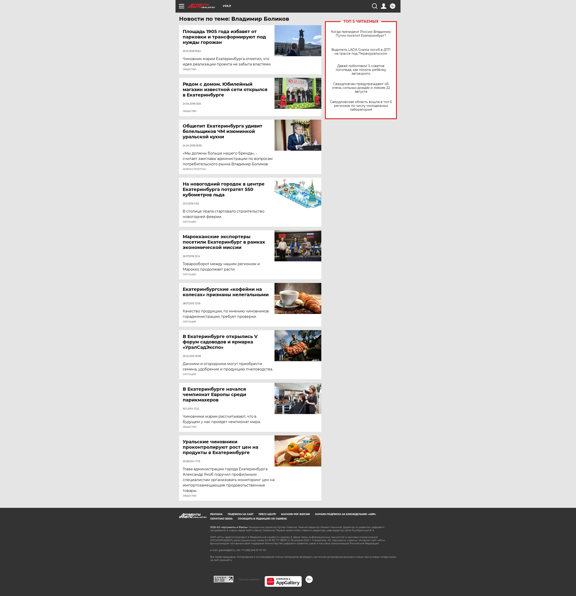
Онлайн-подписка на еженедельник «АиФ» (345, 514)
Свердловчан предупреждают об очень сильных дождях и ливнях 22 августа (361, 88)
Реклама (216, 514)
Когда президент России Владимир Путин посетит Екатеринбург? (361, 34)
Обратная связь (221, 518)
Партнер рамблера (249, 579)
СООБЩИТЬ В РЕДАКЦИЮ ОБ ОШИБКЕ (262, 518)
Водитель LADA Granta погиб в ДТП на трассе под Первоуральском (361, 52)
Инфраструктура (194, 169)
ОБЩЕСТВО (189, 69)
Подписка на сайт (240, 514)
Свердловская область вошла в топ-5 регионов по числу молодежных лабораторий (361, 106)
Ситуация (189, 222)
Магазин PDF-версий (295, 514)
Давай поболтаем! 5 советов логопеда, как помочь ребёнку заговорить (361, 70)
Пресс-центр (267, 514)
